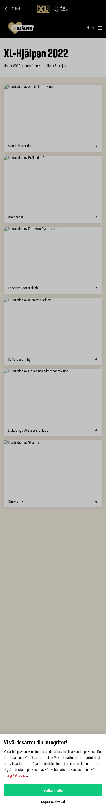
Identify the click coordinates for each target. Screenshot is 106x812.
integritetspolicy (15, 775)
